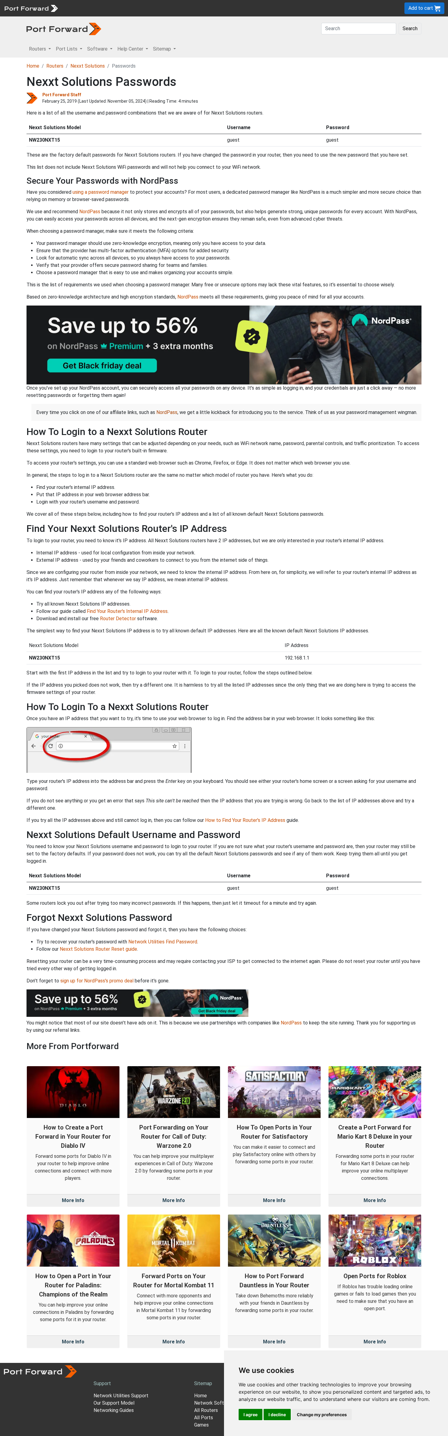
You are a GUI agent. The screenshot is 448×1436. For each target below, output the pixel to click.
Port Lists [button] (67, 49)
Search (410, 28)
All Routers (206, 1410)
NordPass (89, 211)
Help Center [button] (130, 49)
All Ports (203, 1417)
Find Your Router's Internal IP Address (127, 611)
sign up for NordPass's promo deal (96, 981)
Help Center (162, 8)
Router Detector (118, 618)
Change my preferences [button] (322, 1414)
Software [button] (98, 49)
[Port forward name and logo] (31, 8)
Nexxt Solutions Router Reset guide (98, 949)
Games (201, 1425)
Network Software (214, 1403)
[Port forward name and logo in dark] (64, 28)
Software (134, 8)
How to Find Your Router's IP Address (245, 820)
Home (33, 66)
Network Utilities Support (121, 1396)
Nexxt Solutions (87, 66)
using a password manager (101, 192)
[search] (206, 8)
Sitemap (189, 8)
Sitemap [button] (162, 49)
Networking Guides (114, 1410)
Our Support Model (114, 1403)
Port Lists (108, 8)
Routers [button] (38, 49)
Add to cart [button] (421, 8)
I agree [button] (251, 1414)
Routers (83, 8)
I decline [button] (277, 1414)
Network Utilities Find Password (162, 942)
